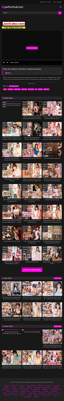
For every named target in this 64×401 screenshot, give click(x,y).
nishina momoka (14, 86)
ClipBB (5, 393)
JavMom (6, 385)
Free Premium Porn (56, 389)
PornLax (15, 391)
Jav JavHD (7, 395)
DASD (4, 148)
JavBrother (45, 389)
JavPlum (6, 387)
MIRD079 (5, 125)
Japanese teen (46, 387)
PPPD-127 (45, 164)
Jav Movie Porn (35, 389)
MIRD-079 (5, 123)
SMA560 (45, 249)
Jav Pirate (50, 393)
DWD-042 (25, 205)
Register (60, 2)
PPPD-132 (5, 205)
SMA (44, 251)
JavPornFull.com (13, 7)
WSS (24, 127)
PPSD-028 (45, 226)
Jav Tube (29, 395)
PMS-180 (5, 164)
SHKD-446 (25, 247)
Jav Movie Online (25, 391)
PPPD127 (45, 166)
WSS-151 (25, 123)
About (9, 73)
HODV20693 (5, 187)
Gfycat (54, 395)
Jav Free (22, 385)
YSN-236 (45, 102)
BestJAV (29, 387)
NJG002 (4, 228)
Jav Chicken (54, 391)
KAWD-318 (5, 247)
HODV (4, 189)
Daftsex (8, 391)
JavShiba (55, 387)
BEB (44, 210)
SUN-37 (4, 102)
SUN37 (4, 104)
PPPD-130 (25, 185)
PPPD (24, 106)
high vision (24, 89)
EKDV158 (45, 187)
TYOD (24, 231)
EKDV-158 (45, 185)
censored (40, 89)
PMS (4, 168)
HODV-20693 (5, 185)
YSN (44, 106)
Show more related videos (32, 269)
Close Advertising (32, 48)
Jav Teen (15, 395)
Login (54, 2)
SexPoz (14, 387)
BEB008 (44, 208)
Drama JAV (42, 393)
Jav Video (45, 391)
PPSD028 (45, 228)
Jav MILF (36, 395)
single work (46, 89)
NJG (4, 231)
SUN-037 (25, 143)
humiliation (10, 89)
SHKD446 (25, 249)
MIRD (4, 127)
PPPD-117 (25, 102)
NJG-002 (4, 226)
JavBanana (6, 389)
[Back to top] (59, 396)
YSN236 (44, 104)
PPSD (44, 231)
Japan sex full (13, 393)
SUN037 (24, 145)
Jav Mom (40, 385)
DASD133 (5, 145)
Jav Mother (57, 385)
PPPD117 (25, 104)
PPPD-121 (45, 123)
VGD (44, 148)
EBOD (24, 168)
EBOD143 (25, 166)
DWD (24, 210)
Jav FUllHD (22, 393)
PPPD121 (45, 125)
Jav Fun (57, 393)
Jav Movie (48, 385)
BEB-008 (45, 205)
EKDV (44, 189)
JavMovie (36, 397)
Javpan (22, 395)
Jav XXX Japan (31, 385)
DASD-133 (5, 143)
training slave (17, 89)
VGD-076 (45, 143)
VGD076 (45, 145)
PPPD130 (25, 187)
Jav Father (21, 387)
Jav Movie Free (46, 395)
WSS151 (24, 125)
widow (5, 89)
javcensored (31, 89)
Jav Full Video (36, 391)
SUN (4, 106)
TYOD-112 (25, 226)
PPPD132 (5, 208)
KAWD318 (5, 249)
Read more (31, 83)
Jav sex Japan (32, 393)
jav (36, 89)
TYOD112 (25, 228)
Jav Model (37, 387)
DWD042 (25, 208)
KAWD (4, 251)
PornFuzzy (14, 385)
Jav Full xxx (14, 389)
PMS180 (4, 166)
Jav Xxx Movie (24, 389)
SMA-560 (45, 247)
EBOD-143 (25, 164)
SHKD (24, 251)
